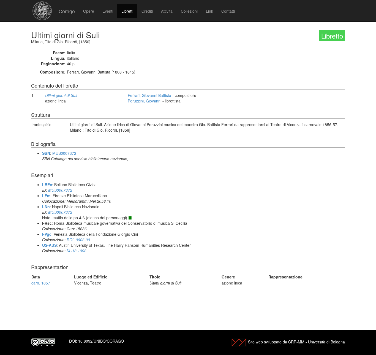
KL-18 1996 (76, 250)
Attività (167, 11)
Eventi (107, 11)
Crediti (147, 11)
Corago (67, 11)
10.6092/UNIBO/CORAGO (101, 341)
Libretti (127, 11)
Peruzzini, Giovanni (144, 101)
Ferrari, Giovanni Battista (149, 95)
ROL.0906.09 (78, 239)
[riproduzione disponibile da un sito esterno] (130, 217)
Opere (88, 11)
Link (209, 11)
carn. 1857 (40, 283)
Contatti (228, 11)
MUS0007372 (64, 153)
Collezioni (189, 11)
